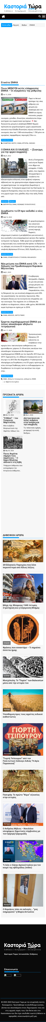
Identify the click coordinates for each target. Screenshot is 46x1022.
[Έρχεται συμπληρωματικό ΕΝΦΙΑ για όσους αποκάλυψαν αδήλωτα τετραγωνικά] (14, 334)
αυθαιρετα (27, 379)
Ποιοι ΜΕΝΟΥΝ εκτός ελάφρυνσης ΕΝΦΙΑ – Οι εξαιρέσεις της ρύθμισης (21, 89)
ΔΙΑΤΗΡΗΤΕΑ (7, 204)
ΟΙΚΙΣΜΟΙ (32, 143)
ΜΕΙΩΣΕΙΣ (11, 315)
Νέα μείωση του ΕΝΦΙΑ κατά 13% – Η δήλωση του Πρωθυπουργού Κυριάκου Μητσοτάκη (22, 266)
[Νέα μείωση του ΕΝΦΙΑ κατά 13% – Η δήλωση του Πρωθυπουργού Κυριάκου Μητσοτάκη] (14, 276)
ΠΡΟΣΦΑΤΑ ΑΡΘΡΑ (13, 394)
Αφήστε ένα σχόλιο (12, 382)
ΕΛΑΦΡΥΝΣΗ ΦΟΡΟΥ (10, 143)
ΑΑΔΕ (5, 379)
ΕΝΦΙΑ (19, 143)
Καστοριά (5, 201)
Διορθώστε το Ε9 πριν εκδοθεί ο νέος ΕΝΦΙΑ (22, 212)
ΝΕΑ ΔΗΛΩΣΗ (31, 257)
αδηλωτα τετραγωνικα (15, 379)
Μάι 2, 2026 (29, 415)
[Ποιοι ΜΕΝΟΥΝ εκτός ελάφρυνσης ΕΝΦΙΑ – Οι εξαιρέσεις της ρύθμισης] (14, 98)
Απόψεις (12, 201)
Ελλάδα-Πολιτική (7, 140)
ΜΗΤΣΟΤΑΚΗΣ (20, 315)
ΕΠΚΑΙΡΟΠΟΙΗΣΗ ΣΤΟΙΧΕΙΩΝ (17, 257)
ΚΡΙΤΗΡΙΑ (25, 143)
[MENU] (43, 16)
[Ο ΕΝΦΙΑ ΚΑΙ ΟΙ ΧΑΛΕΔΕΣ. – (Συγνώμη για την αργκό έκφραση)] (14, 160)
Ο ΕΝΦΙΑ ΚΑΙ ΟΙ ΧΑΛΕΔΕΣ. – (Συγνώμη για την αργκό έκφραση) (21, 150)
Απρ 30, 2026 (9, 450)
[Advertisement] (23, 51)
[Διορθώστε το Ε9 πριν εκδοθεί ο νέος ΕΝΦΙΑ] (14, 221)
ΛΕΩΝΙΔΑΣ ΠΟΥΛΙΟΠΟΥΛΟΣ (26, 204)
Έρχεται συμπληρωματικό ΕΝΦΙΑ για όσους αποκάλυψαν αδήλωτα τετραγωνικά (21, 324)
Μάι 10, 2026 (9, 415)
